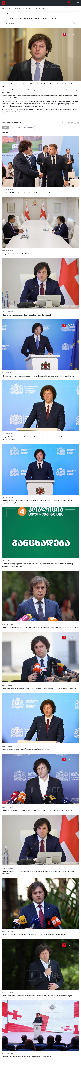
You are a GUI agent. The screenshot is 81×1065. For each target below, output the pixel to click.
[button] (7, 8)
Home (3, 14)
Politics (5, 127)
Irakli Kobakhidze (28, 127)
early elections (15, 127)
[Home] (3, 3)
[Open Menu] (77, 3)
